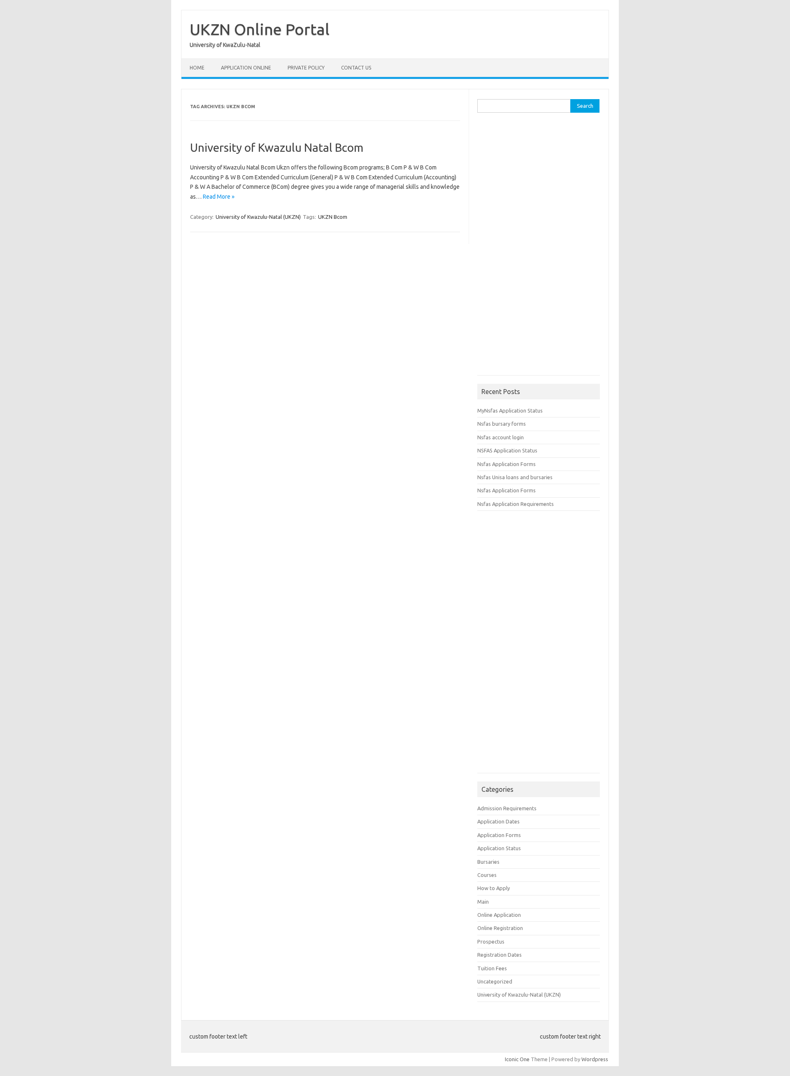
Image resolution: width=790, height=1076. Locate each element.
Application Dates (498, 821)
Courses (487, 875)
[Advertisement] (539, 246)
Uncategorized (494, 981)
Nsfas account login (500, 437)
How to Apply (493, 888)
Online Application (499, 915)
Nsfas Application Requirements (515, 504)
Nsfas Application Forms (506, 464)
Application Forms (499, 835)
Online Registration (500, 928)
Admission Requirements (507, 808)
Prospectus (490, 941)
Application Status (499, 848)
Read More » (219, 196)
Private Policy (306, 67)
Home (197, 67)
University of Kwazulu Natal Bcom (276, 147)
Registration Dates (499, 955)
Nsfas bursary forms (501, 424)
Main (483, 901)
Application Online (246, 67)
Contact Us (356, 67)
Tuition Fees (492, 968)
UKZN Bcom (332, 217)
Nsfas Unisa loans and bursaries (515, 477)
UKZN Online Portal (260, 29)
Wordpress (594, 1059)
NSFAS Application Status (507, 450)
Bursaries (488, 862)
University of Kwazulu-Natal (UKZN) (258, 217)
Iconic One (517, 1059)
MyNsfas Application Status (510, 410)
